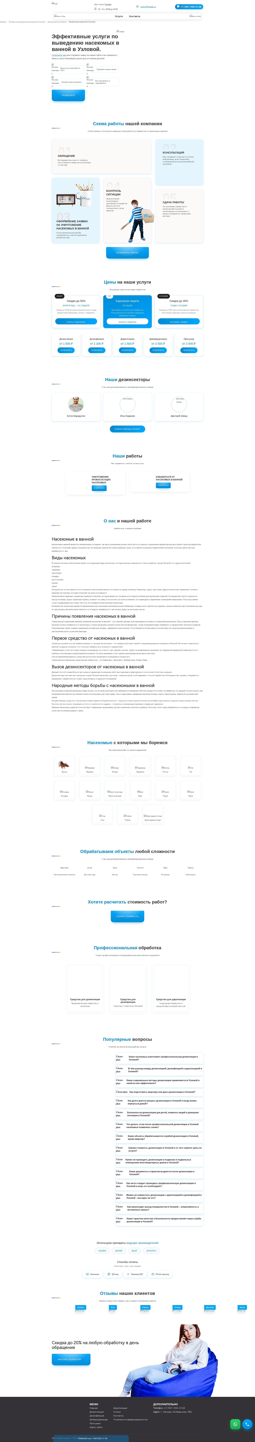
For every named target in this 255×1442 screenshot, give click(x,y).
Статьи (117, 1412)
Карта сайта (96, 1427)
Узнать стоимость (127, 916)
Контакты (134, 16)
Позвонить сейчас (127, 253)
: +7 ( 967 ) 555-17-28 (169, 1408)
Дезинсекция (97, 1412)
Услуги (119, 16)
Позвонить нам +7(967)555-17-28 (92, 1438)
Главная (94, 1408)
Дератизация (120, 1408)
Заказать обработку (69, 1359)
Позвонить (68, 95)
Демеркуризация (99, 1419)
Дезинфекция (97, 1415)
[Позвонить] (235, 1424)
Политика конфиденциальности (130, 1419)
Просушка (95, 1423)
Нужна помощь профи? (127, 429)
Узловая (108, 4)
